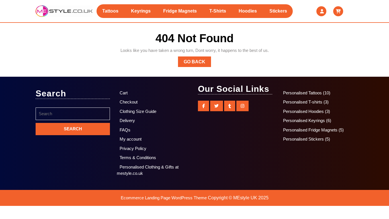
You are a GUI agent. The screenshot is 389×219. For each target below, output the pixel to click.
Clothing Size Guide (138, 111)
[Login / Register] (321, 11)
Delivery (127, 120)
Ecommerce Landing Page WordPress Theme (164, 197)
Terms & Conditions (138, 157)
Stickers (278, 11)
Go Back (197, 63)
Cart (124, 92)
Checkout (129, 102)
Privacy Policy (133, 148)
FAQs (125, 129)
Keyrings (141, 11)
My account (131, 139)
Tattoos (110, 11)
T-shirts (217, 11)
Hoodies (248, 11)
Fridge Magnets (180, 11)
